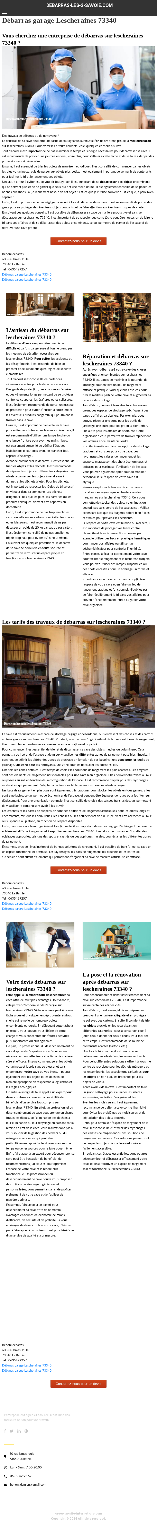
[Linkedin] (19, 1431)
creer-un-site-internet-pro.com (78, 1513)
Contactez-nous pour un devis (78, 241)
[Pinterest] (26, 1431)
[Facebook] (5, 1431)
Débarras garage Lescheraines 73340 (27, 274)
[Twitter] (11, 1431)
